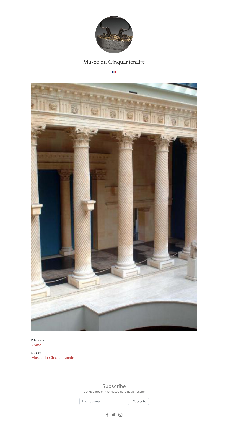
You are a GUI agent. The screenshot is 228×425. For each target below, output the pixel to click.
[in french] (114, 72)
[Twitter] (113, 415)
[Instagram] (120, 415)
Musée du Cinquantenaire (114, 61)
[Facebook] (107, 415)
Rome (36, 345)
